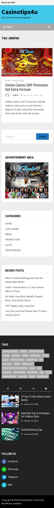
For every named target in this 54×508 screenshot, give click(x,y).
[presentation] (8, 388)
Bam (19, 503)
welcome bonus (9, 376)
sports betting (19, 372)
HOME (8, 80)
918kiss (23, 351)
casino (5, 359)
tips (41, 372)
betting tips (35, 355)
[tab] (8, 388)
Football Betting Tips (31, 429)
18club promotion (10, 351)
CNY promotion (17, 359)
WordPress (7, 503)
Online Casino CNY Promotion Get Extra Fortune (26, 87)
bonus (45, 355)
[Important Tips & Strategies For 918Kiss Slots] (10, 413)
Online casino (27, 364)
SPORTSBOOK (13, 250)
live (41, 359)
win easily (22, 376)
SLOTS (8, 245)
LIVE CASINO (12, 229)
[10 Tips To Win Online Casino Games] (10, 397)
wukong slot (43, 376)
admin (15, 95)
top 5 (48, 372)
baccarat (15, 355)
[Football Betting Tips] (10, 430)
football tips (32, 359)
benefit (25, 355)
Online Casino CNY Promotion (15, 368)
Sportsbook (32, 372)
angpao (6, 355)
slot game (7, 372)
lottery (16, 364)
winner (32, 376)
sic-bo (32, 368)
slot (39, 368)
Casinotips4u (20, 12)
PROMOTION (18, 80)
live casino (7, 364)
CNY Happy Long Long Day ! (20, 305)
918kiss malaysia (36, 351)
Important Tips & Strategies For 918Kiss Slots (35, 415)
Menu (9, 27)
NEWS (8, 234)
